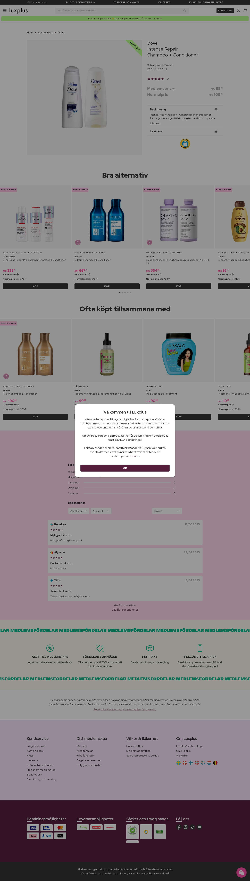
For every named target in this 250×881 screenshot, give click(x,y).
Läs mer (135, 456)
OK (125, 468)
